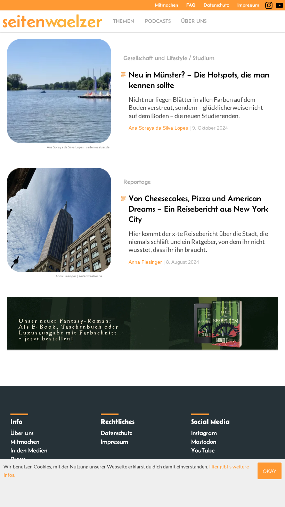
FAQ (190, 5)
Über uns (193, 21)
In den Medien (28, 450)
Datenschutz (216, 5)
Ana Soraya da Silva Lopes (158, 128)
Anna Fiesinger (145, 262)
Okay (269, 471)
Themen (123, 21)
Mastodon (203, 441)
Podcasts (158, 21)
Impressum (248, 5)
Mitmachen (166, 5)
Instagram (204, 433)
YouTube (203, 450)
